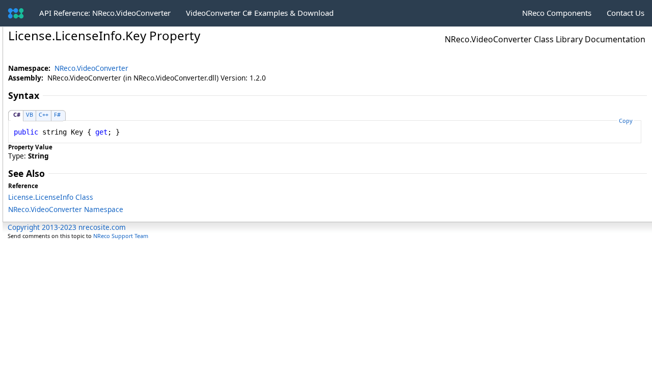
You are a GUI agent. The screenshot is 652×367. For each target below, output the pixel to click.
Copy (626, 120)
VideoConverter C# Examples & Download (260, 13)
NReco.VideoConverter (91, 68)
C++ (43, 114)
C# (16, 114)
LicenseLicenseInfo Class (50, 197)
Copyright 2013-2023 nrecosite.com (67, 227)
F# (57, 114)
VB (29, 114)
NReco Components (556, 13)
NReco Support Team (120, 236)
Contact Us (625, 13)
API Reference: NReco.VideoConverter (105, 13)
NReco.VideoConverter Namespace (65, 209)
